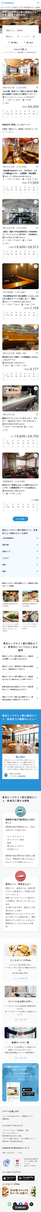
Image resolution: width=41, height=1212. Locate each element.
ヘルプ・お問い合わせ (10, 1138)
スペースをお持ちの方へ (11, 1116)
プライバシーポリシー (10, 1133)
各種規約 (20, 1130)
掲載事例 (5, 1119)
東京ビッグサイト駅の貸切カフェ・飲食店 (27, 7)
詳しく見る (19, 1019)
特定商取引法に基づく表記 (12, 1136)
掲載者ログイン (27, 1116)
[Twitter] (15, 1204)
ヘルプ (19, 1153)
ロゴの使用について (27, 1138)
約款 (27, 1130)
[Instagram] (26, 1204)
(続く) (37, 22)
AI (37, 87)
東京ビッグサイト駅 (13, 36)
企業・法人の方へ (8, 1153)
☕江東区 (8, 7)
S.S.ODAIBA (13, 776)
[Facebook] (20, 1204)
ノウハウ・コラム (8, 1130)
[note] (31, 1204)
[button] (20, 539)
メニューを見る (19, 978)
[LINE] (9, 1204)
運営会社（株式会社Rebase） (13, 1141)
